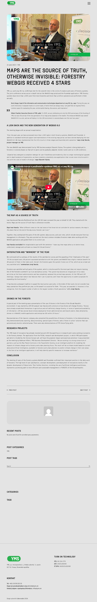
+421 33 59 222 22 (15, 583)
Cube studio (20, 598)
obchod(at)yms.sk (32, 586)
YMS (18, 65)
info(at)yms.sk (37, 588)
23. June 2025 (11, 65)
